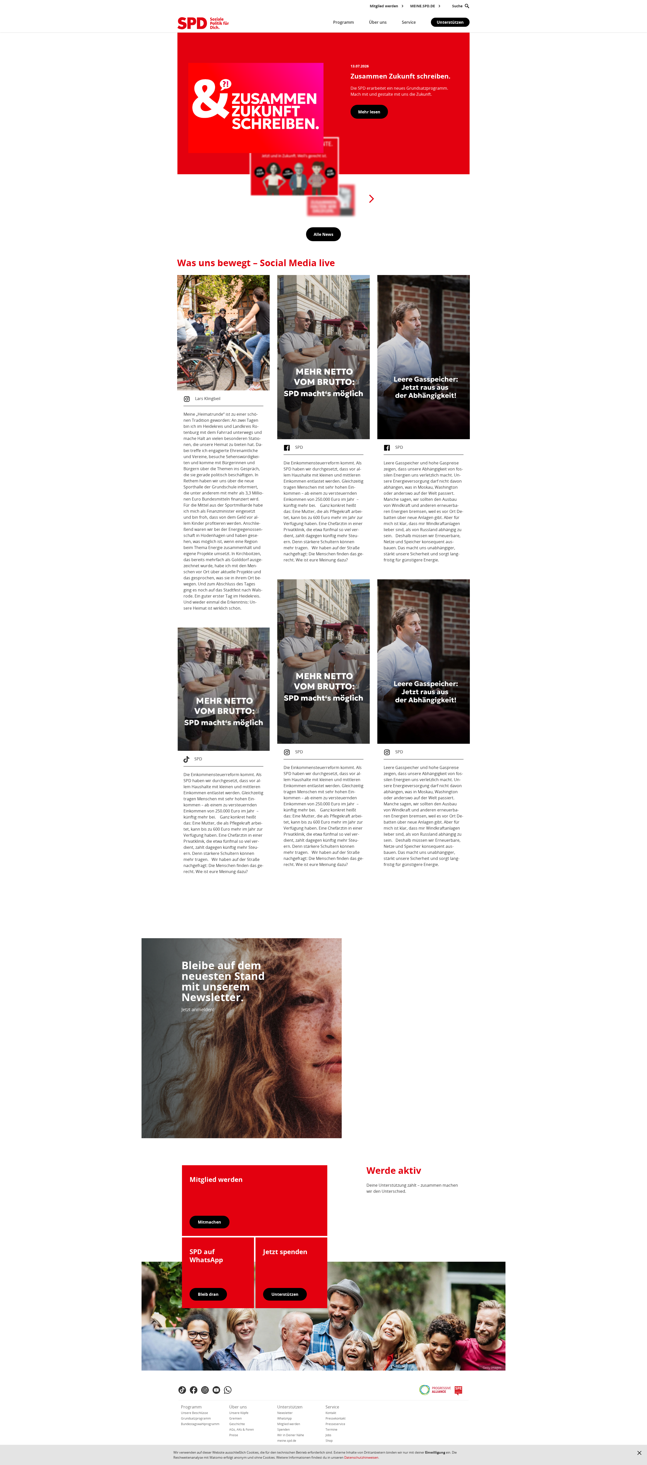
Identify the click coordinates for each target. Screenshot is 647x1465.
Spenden (283, 1429)
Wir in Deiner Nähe (290, 1435)
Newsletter (285, 1413)
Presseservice (335, 1424)
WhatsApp (284, 1418)
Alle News (323, 234)
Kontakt (331, 1413)
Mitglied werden (288, 1424)
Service (332, 1407)
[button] (639, 1453)
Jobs (328, 1435)
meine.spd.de (286, 1440)
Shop (329, 1440)
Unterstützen (450, 22)
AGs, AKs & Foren (241, 1429)
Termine (331, 1429)
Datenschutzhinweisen (361, 1457)
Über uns (238, 1407)
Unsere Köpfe (238, 1413)
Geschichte (237, 1424)
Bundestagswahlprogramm (200, 1424)
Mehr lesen (369, 112)
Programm (191, 1407)
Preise (233, 1435)
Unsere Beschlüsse (194, 1413)
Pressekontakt (335, 1418)
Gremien (235, 1418)
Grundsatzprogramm (196, 1418)
